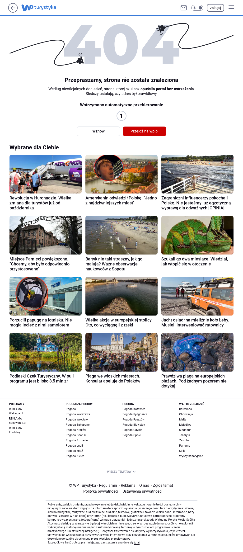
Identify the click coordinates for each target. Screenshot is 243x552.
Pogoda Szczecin (77, 440)
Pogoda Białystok (133, 424)
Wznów (98, 131)
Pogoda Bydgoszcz (134, 414)
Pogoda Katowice (133, 409)
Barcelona (185, 409)
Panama (184, 445)
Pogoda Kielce (75, 456)
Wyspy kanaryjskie (191, 456)
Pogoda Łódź (74, 451)
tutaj (137, 542)
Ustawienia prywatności (141, 491)
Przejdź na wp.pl (145, 131)
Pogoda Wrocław (77, 419)
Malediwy (185, 424)
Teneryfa (184, 435)
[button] (197, 8)
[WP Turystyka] (42, 8)
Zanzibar (185, 440)
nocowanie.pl (17, 423)
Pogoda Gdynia (132, 430)
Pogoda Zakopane (77, 424)
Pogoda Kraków (76, 430)
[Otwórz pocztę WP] (183, 8)
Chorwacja (186, 414)
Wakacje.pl (16, 413)
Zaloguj (215, 8)
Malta (183, 419)
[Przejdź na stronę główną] (13, 11)
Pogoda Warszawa (78, 414)
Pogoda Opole (131, 435)
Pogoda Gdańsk (76, 435)
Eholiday (14, 432)
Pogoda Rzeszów (133, 419)
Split (182, 451)
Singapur (185, 430)
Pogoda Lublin (75, 445)
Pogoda (71, 409)
